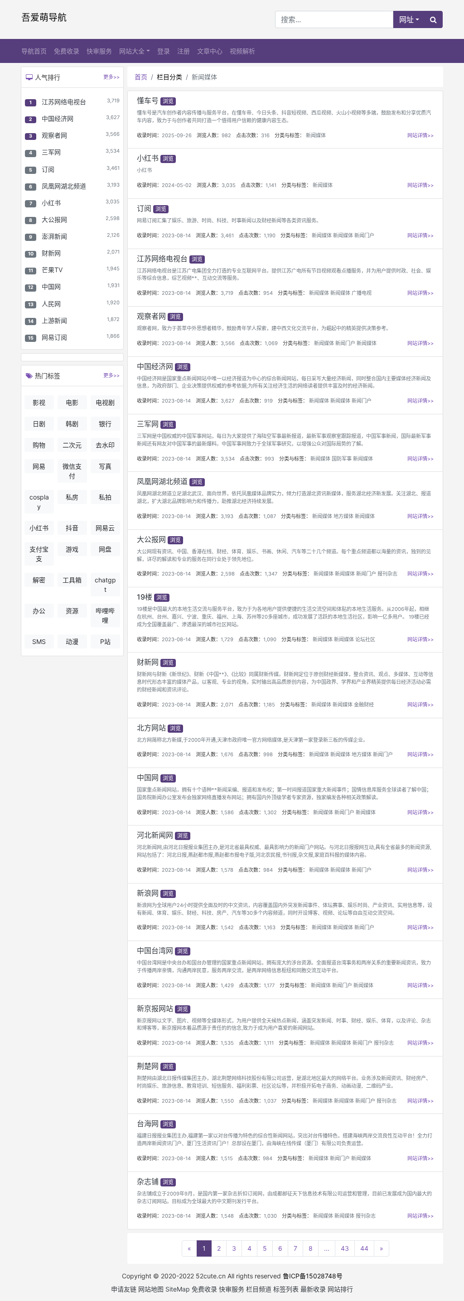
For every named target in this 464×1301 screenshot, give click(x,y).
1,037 (270, 1101)
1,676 (227, 754)
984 (268, 870)
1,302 (270, 812)
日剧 (39, 423)
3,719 (227, 293)
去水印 (105, 445)
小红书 (51, 202)
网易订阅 (54, 337)
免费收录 (66, 51)
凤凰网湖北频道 (64, 186)
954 (268, 293)
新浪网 (148, 893)
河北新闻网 (155, 835)
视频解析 (242, 51)
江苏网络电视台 (64, 102)
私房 (72, 497)
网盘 (105, 549)
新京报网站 (155, 1008)
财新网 (51, 253)
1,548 (227, 1216)
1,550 (227, 1101)
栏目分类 (169, 77)
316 (265, 135)
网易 (39, 466)
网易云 (105, 528)
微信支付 (72, 471)
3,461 (227, 235)
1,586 (227, 812)
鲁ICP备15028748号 (313, 1276)
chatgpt (105, 584)
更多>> (111, 77)
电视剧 (105, 402)
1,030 (270, 1216)
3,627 (227, 401)
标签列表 (286, 1289)
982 (226, 135)
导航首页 (34, 51)
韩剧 (72, 423)
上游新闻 (54, 320)
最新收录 (313, 1289)
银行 (105, 423)
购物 (39, 445)
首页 (141, 77)
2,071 (227, 704)
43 (345, 1248)
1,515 (227, 1158)
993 (269, 459)
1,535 (227, 1043)
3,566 (228, 343)
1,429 (227, 985)
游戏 (72, 549)
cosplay (39, 501)
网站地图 (151, 1289)
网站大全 (132, 51)
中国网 (51, 286)
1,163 (270, 927)
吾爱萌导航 (44, 17)
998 (268, 754)
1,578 (227, 870)
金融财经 (364, 704)
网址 (406, 19)
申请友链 (123, 1289)
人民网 (51, 303)
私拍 (105, 497)
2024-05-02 (177, 185)
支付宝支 (38, 553)
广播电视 (362, 293)
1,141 (271, 185)
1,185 (269, 704)
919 (268, 401)
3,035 (229, 185)
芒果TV (52, 270)
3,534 (228, 459)
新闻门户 (364, 235)
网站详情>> (420, 135)
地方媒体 (343, 516)
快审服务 (99, 51)
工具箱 (72, 580)
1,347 (271, 574)
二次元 (72, 445)
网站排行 (340, 1289)
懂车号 (148, 100)
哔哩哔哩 (105, 615)
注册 (183, 51)
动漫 (72, 641)
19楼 (144, 596)
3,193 (227, 516)
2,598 (228, 574)
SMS (39, 641)
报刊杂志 (387, 574)
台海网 (148, 1123)
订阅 (48, 169)
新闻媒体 (316, 135)
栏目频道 (258, 1289)
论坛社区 (365, 639)
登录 (163, 51)
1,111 (269, 1043)
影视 (39, 402)
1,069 (271, 343)
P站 (105, 641)
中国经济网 (57, 118)
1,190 (270, 235)
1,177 (269, 985)
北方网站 (151, 727)
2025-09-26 (177, 135)
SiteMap (177, 1289)
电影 (72, 402)
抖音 (72, 528)
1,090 (269, 639)
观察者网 (54, 135)
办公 (39, 610)
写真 (105, 466)
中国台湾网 (155, 950)
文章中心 (209, 51)
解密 (39, 580)
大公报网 (54, 219)
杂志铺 (148, 1181)
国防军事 (342, 459)
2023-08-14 (176, 235)
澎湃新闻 (54, 236)
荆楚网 (148, 1066)
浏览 (168, 101)
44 (364, 1248)
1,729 (227, 639)
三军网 (51, 152)
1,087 (269, 516)
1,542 (227, 927)
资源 (72, 610)
